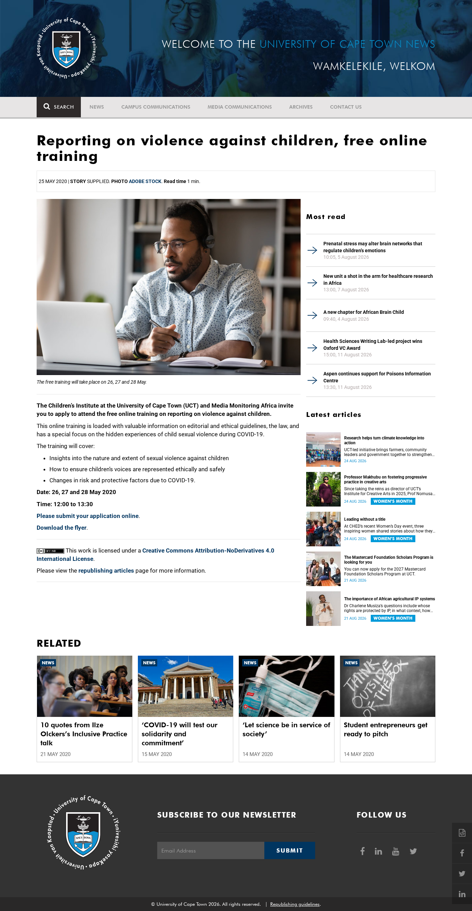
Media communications (240, 107)
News (96, 107)
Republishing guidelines (295, 904)
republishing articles (106, 570)
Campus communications (155, 107)
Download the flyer (61, 527)
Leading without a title (364, 519)
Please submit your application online (88, 515)
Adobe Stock (145, 181)
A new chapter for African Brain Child (363, 312)
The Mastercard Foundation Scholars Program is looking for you (388, 560)
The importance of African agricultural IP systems (389, 598)
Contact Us (346, 107)
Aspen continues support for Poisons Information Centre (377, 377)
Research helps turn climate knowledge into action (384, 440)
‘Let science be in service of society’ (286, 729)
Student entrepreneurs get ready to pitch (385, 729)
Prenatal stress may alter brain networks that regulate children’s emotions (372, 247)
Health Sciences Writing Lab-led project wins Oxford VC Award (372, 344)
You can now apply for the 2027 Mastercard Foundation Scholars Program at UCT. (385, 571)
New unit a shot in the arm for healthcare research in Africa (378, 279)
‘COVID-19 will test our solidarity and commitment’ (179, 734)
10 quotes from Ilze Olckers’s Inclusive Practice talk (83, 734)
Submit (289, 850)
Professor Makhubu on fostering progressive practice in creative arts (385, 479)
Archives (301, 107)
